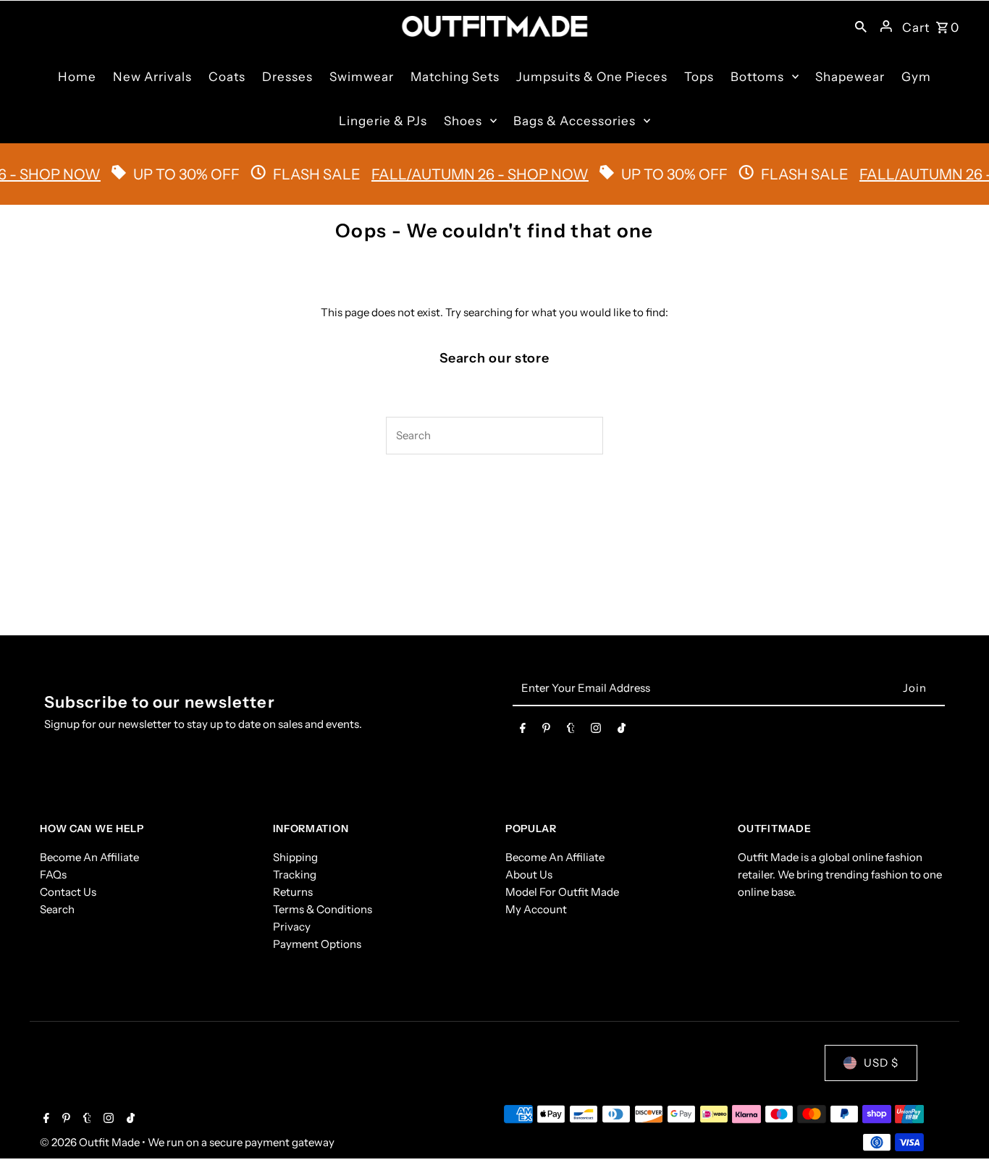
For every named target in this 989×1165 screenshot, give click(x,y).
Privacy (292, 926)
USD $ (881, 1062)
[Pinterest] (546, 731)
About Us (528, 874)
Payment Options (317, 944)
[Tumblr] (571, 731)
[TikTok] (622, 731)
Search (57, 909)
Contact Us (68, 892)
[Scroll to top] (958, 1127)
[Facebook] (523, 731)
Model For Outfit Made (562, 892)
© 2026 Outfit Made (91, 1142)
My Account (536, 909)
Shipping (295, 857)
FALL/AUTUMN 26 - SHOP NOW (463, 174)
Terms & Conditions (322, 909)
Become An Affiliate (89, 857)
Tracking (294, 874)
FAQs (53, 874)
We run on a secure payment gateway (241, 1142)
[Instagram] (596, 731)
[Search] (860, 26)
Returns (293, 892)
